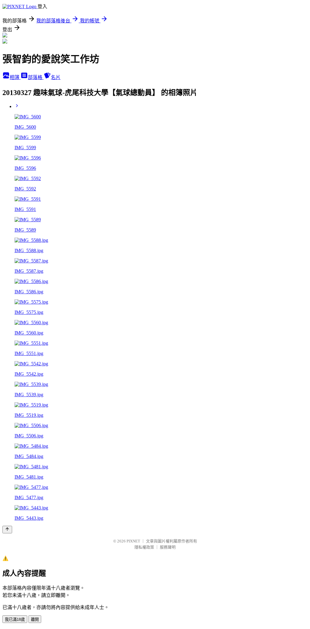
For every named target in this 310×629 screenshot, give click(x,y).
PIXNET (133, 541)
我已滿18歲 (15, 619)
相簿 (15, 77)
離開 (35, 619)
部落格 (36, 77)
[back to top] (7, 529)
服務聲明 (168, 547)
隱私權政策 (144, 547)
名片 (56, 77)
